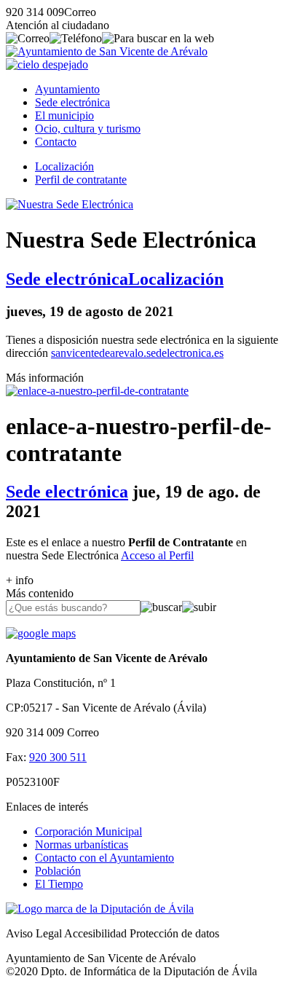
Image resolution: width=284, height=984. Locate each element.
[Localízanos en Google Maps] (41, 633)
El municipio (64, 115)
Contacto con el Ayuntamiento (104, 857)
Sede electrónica (72, 102)
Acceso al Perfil (157, 555)
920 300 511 (58, 757)
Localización (64, 166)
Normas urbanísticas (81, 844)
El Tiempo (59, 884)
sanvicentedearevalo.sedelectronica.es (137, 353)
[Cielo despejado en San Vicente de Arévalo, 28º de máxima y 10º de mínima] (47, 64)
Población (58, 871)
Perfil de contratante (81, 179)
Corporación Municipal (88, 831)
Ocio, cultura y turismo (88, 128)
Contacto (55, 141)
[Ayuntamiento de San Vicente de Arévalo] (107, 51)
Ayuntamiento (67, 89)
